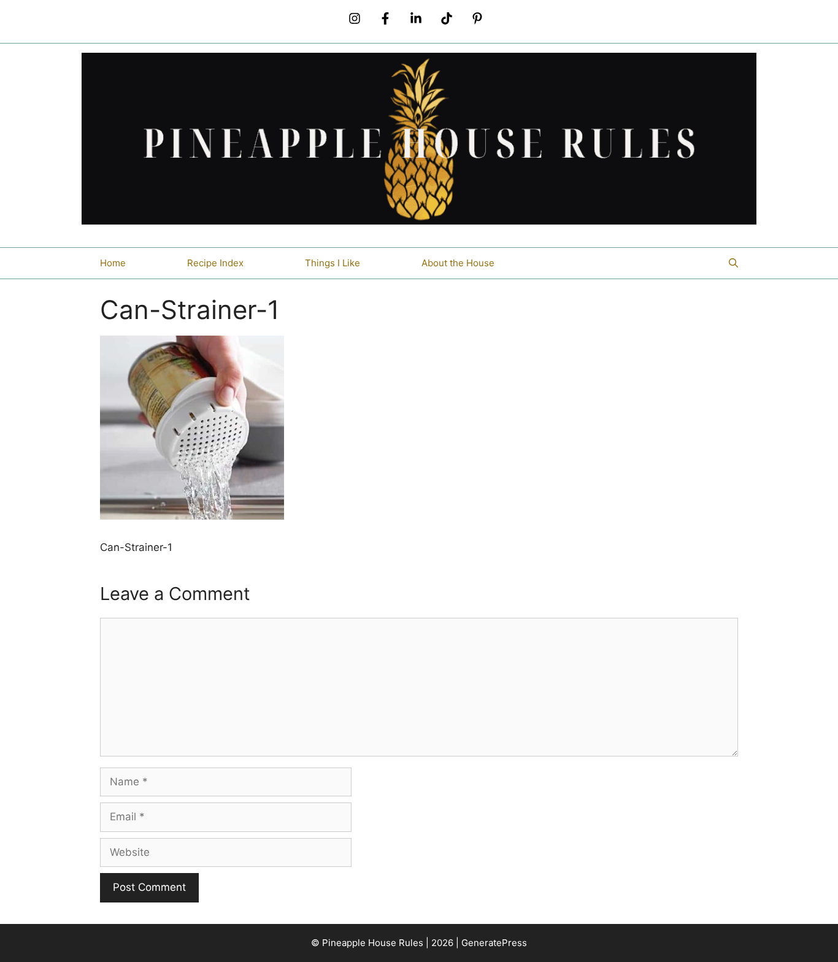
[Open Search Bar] (733, 263)
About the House (457, 263)
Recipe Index (215, 263)
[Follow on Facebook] (385, 18)
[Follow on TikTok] (446, 18)
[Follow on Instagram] (354, 18)
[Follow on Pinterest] (477, 18)
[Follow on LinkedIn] (416, 18)
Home (113, 263)
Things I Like (332, 263)
